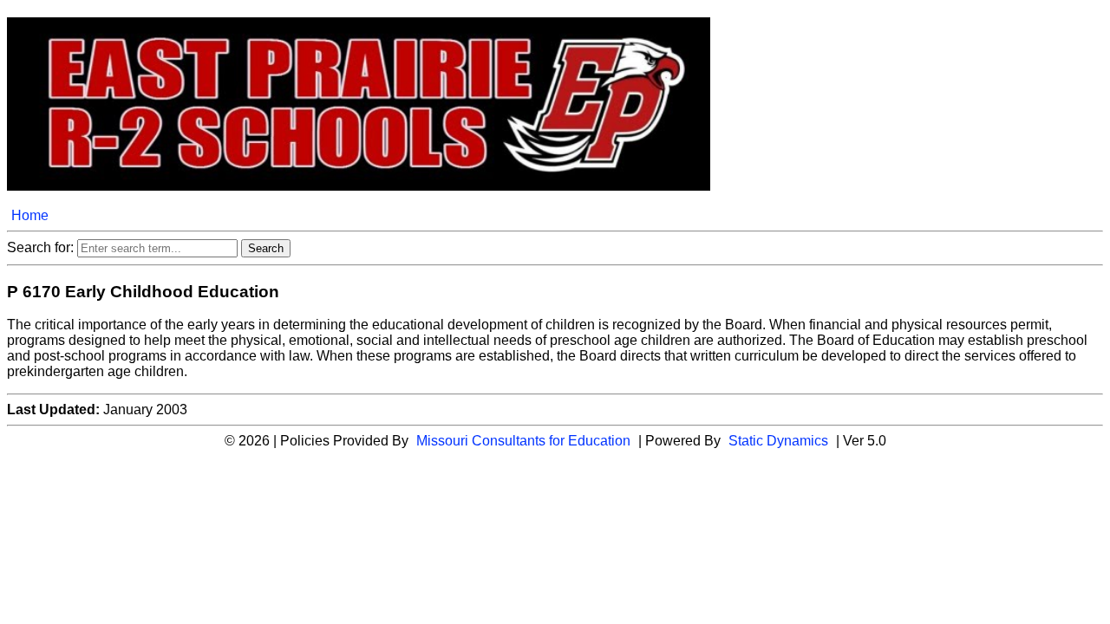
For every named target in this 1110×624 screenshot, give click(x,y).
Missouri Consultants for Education (523, 440)
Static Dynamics (778, 440)
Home (30, 215)
